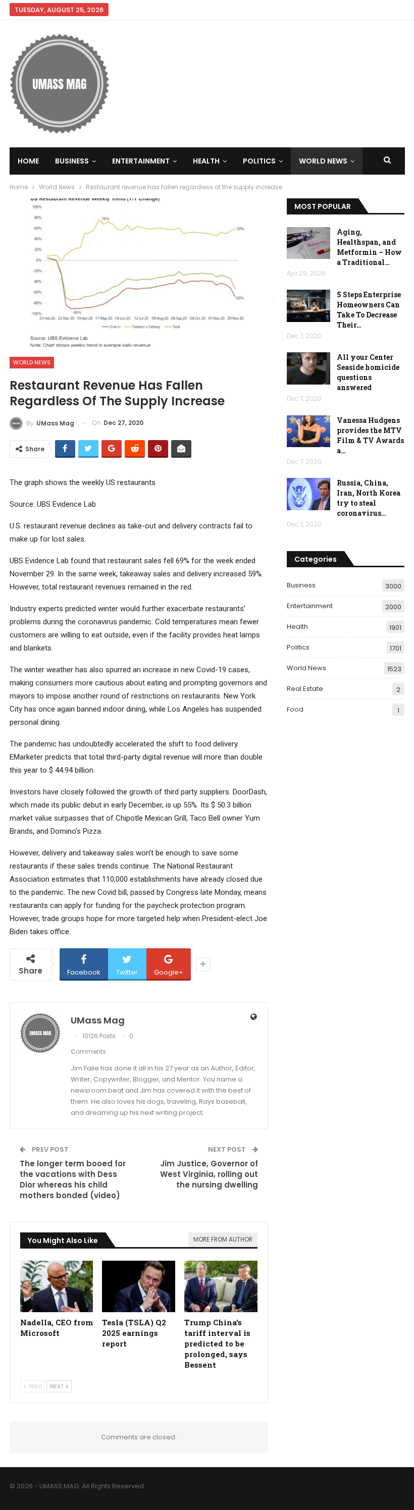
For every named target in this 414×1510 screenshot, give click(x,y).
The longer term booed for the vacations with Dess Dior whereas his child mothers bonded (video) (73, 1179)
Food (295, 709)
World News (323, 161)
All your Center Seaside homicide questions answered (368, 372)
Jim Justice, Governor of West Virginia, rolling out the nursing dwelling (209, 1174)
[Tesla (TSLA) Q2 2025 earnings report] (138, 1286)
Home (28, 161)
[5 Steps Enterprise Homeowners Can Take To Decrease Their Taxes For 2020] (308, 306)
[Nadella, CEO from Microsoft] (56, 1286)
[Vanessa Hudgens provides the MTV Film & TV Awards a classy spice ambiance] (308, 431)
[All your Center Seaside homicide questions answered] (308, 368)
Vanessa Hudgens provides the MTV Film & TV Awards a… (370, 435)
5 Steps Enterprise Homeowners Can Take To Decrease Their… (369, 310)
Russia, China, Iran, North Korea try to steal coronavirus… (368, 498)
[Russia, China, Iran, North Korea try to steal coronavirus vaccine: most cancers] (308, 494)
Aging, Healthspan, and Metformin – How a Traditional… (369, 247)
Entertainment (141, 161)
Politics (259, 161)
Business (72, 161)
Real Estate (305, 688)
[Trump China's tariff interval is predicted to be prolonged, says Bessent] (220, 1286)
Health (206, 161)
